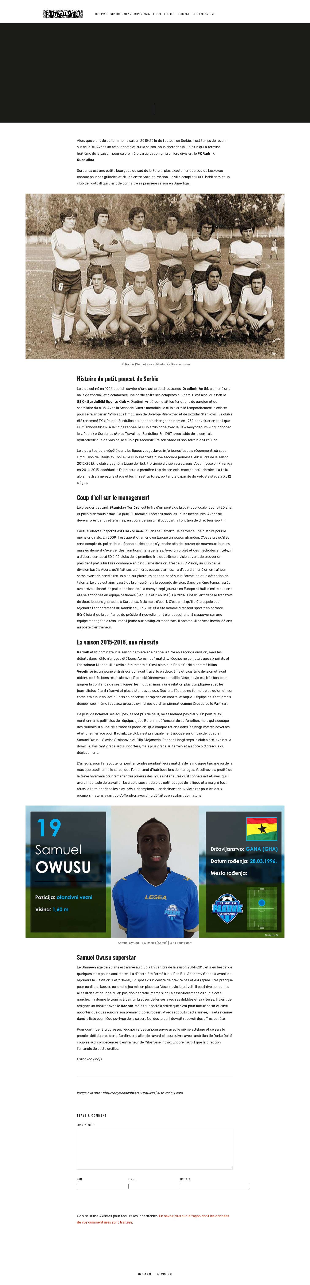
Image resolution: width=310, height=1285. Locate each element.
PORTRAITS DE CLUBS (76, 50)
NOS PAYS (101, 14)
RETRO (157, 14)
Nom (79, 1179)
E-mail (132, 1179)
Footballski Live (204, 14)
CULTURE (169, 14)
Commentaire (86, 1125)
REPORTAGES (142, 14)
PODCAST (184, 14)
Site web (185, 1179)
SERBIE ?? (99, 50)
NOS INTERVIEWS (121, 14)
